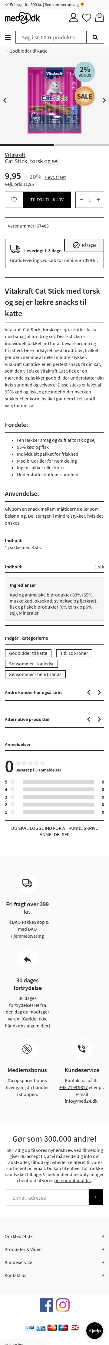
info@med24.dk (81, 1101)
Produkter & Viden (23, 1249)
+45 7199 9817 (73, 1087)
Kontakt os (15, 1275)
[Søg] (95, 37)
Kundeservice (18, 1262)
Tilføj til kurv (47, 199)
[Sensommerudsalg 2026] (84, 96)
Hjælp (94, 1330)
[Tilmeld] (95, 1197)
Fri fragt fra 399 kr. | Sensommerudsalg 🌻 (47, 4)
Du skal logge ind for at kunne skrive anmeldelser (54, 831)
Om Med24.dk (19, 1236)
